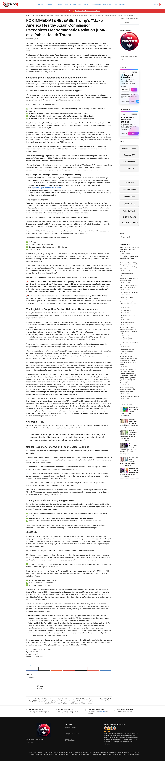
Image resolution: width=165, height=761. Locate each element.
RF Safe (40, 686)
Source (28, 665)
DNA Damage (84, 699)
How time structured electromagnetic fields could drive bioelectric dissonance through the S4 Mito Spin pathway (129, 360)
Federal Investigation (50, 701)
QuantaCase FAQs (126, 30)
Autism (62, 699)
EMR (105, 699)
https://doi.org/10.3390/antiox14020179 (46, 188)
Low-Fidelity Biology (126, 338)
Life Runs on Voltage (126, 297)
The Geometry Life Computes (129, 292)
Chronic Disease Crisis (72, 699)
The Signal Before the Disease (129, 396)
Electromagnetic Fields (96, 699)
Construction (129, 204)
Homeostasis (73, 701)
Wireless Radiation (86, 703)
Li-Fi (78, 701)
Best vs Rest (129, 197)
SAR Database (129, 162)
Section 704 (59, 703)
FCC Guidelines (38, 701)
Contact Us (129, 168)
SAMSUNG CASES (130, 223)
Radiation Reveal (129, 148)
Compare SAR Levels (72, 734)
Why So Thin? (129, 211)
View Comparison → (125, 415)
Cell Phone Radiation (38, 15)
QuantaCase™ (129, 182)
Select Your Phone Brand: (128, 57)
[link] (129, 86)
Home (28, 15)
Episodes (123, 86)
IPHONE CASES (129, 217)
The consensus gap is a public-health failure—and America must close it (128, 304)
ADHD (57, 699)
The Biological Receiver (127, 322)
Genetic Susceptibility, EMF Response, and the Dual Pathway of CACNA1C (128, 390)
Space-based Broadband (72, 703)
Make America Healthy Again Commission (94, 701)
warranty (102, 712)
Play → (134, 89)
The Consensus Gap (126, 310)
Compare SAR (129, 155)
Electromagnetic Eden (127, 273)
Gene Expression (62, 701)
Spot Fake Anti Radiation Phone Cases (87, 11)
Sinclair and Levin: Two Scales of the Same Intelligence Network (129, 249)
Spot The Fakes (129, 190)
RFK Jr (53, 703)
